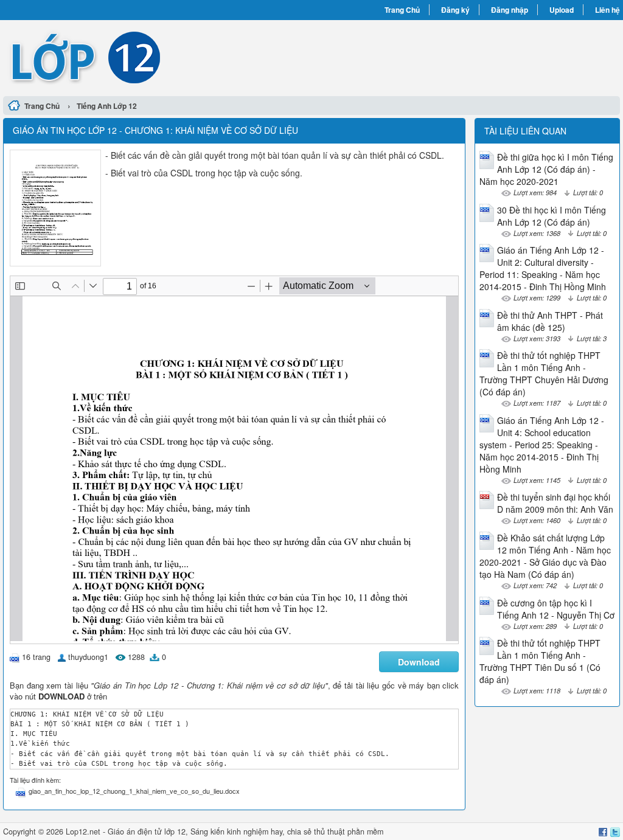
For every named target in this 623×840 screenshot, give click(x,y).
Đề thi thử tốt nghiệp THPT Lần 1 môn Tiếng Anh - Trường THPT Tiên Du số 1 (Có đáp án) (539, 661)
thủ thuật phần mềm (348, 831)
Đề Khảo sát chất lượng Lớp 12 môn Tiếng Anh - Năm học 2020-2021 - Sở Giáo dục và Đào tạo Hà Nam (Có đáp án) (545, 556)
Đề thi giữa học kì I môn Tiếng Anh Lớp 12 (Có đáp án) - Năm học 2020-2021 (546, 169)
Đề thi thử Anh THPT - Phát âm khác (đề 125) (550, 321)
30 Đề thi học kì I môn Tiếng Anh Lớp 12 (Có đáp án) (551, 216)
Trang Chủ (402, 9)
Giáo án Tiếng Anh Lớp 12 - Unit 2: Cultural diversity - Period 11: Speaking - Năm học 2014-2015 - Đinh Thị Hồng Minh (542, 268)
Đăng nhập (509, 9)
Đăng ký (455, 9)
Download (419, 662)
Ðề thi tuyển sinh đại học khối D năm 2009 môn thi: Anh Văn (555, 503)
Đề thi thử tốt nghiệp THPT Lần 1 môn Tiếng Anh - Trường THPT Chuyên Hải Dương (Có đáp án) (543, 373)
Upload (561, 9)
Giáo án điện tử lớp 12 (147, 831)
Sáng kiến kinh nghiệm (229, 831)
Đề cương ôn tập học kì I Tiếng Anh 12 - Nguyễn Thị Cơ (555, 609)
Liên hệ (607, 9)
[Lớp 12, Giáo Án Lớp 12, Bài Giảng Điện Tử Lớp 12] (157, 56)
